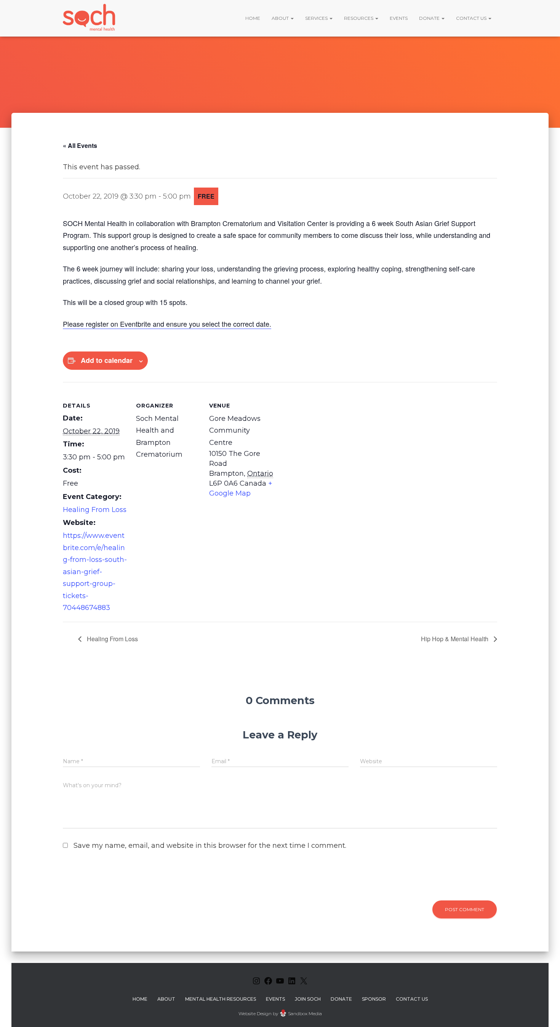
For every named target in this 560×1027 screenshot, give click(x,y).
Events (399, 18)
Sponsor (374, 999)
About (281, 18)
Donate (430, 18)
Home (252, 18)
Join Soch (308, 999)
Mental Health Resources (220, 999)
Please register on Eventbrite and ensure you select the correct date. (167, 324)
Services (317, 18)
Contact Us (472, 18)
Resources (359, 18)
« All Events (80, 145)
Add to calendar (107, 360)
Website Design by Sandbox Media (280, 1013)
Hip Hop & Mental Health (455, 638)
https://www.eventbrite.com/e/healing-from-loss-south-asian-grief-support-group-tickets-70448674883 (95, 571)
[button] (292, 18)
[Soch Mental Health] (90, 18)
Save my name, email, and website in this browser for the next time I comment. (210, 845)
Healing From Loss (94, 509)
